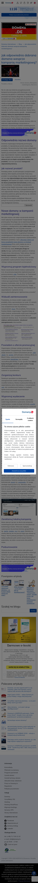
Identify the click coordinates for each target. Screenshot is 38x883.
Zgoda (7, 419)
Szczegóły (19, 419)
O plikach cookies (30, 419)
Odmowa (11, 466)
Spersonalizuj (27, 466)
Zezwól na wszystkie (19, 471)
